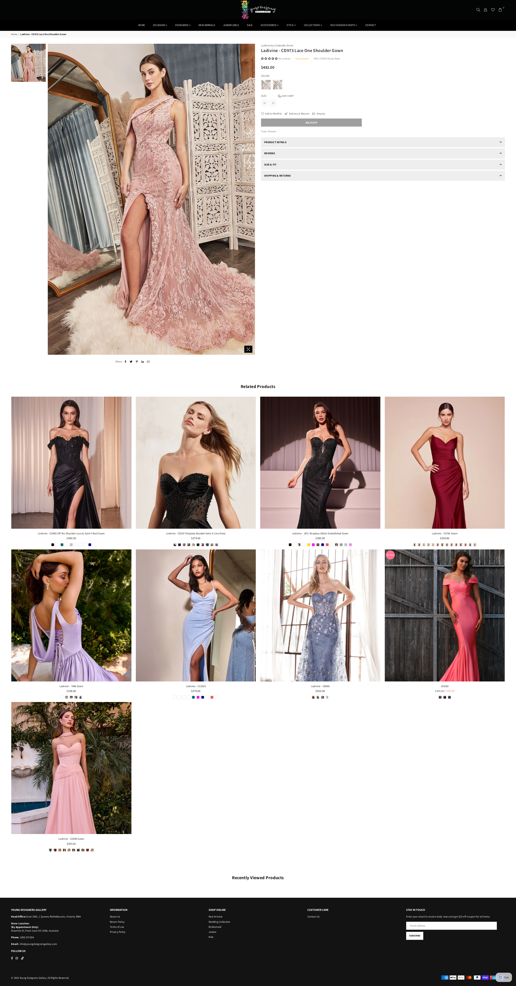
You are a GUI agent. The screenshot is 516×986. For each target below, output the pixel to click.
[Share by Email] (148, 361)
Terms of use (117, 927)
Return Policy (117, 922)
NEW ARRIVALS (207, 25)
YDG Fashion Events (342, 25)
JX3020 (445, 686)
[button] (269, 58)
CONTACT (370, 25)
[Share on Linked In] (142, 361)
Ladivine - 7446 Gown (71, 686)
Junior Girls (231, 25)
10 (273, 102)
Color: (265, 76)
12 (264, 102)
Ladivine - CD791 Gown (445, 533)
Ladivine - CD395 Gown (71, 838)
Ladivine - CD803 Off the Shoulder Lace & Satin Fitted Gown (71, 533)
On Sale (390, 554)
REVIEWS (269, 153)
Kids (211, 937)
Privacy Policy (118, 932)
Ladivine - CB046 (320, 686)
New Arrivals (215, 916)
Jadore (212, 932)
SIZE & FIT (270, 164)
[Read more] (248, 349)
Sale (250, 25)
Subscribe (414, 935)
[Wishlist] (493, 10)
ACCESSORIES (268, 25)
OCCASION (159, 25)
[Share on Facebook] (125, 361)
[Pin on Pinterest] (136, 361)
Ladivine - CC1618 (196, 686)
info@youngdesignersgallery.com (38, 944)
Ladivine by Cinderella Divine (277, 45)
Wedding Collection (219, 922)
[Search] (478, 10)
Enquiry (320, 113)
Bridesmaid (215, 927)
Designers (181, 25)
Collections (312, 25)
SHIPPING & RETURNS (277, 175)
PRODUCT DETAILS (275, 142)
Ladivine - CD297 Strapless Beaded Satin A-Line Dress (196, 533)
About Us (115, 916)
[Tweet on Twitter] (131, 361)
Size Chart (287, 95)
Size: (277, 96)
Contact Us (313, 916)
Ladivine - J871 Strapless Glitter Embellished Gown (320, 533)
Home (141, 25)
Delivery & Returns (298, 113)
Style (290, 25)
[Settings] (485, 10)
